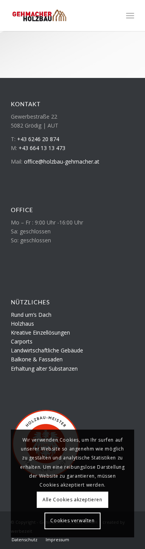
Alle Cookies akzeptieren (72, 499)
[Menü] (130, 15)
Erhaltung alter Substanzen (44, 368)
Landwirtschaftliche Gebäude (47, 350)
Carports (21, 341)
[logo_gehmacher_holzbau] (60, 15)
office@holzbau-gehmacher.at (61, 161)
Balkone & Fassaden (37, 359)
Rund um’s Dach (31, 314)
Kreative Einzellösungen (40, 332)
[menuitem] (130, 15)
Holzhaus (22, 323)
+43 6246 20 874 (38, 139)
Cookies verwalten (72, 520)
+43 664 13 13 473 (42, 148)
